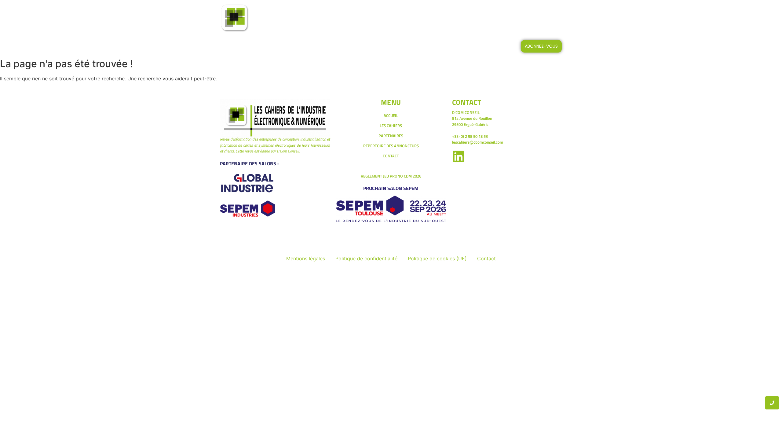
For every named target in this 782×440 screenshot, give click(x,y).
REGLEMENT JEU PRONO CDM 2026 (391, 176)
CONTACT (491, 18)
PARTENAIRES (390, 136)
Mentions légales (305, 258)
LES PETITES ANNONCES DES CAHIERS (427, 18)
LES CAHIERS (362, 18)
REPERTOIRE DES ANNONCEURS (391, 146)
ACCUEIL (326, 18)
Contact (486, 258)
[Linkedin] (458, 156)
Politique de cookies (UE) (437, 258)
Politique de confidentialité (366, 258)
